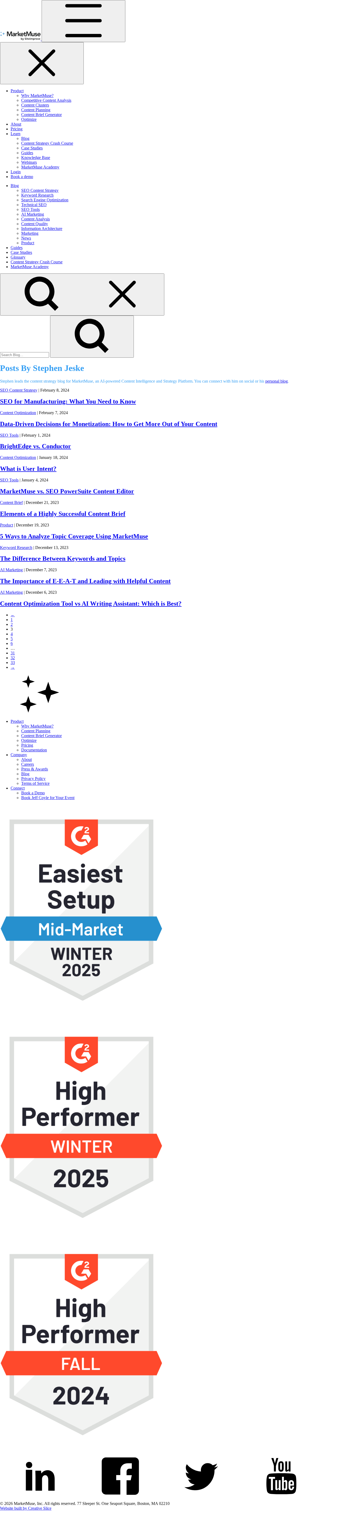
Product (17, 90)
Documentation (34, 750)
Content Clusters (35, 105)
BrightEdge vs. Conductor (35, 446)
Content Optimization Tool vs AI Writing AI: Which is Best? (91, 603)
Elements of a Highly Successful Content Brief (62, 513)
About (16, 124)
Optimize (29, 119)
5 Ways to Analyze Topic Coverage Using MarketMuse (74, 536)
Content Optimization (18, 412)
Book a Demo (33, 793)
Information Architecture (41, 228)
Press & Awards (34, 769)
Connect (18, 788)
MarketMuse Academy (40, 167)
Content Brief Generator (41, 114)
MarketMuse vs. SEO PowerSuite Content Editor (67, 491)
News (26, 238)
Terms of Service (35, 783)
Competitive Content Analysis (46, 100)
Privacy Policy (33, 778)
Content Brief (11, 502)
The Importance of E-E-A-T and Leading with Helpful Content (85, 581)
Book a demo (22, 176)
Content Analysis (35, 219)
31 (13, 653)
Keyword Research (37, 195)
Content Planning (35, 110)
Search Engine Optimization (44, 200)
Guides (27, 152)
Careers (27, 764)
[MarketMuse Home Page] (40, 712)
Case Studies (32, 148)
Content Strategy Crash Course (47, 143)
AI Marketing (32, 214)
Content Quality (34, 224)
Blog (25, 138)
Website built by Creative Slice (25, 1508)
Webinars (29, 162)
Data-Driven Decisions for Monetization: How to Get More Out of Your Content (108, 423)
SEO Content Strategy (40, 190)
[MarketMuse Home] (21, 39)
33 (13, 662)
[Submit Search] (92, 337)
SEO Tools (30, 209)
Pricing (17, 129)
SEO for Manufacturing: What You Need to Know (68, 401)
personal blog (276, 381)
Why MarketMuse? (37, 95)
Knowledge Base (35, 157)
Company (19, 754)
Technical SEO (34, 204)
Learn (15, 133)
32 (13, 657)
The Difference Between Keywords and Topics (62, 558)
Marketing (29, 233)
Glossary (18, 257)
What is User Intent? (28, 468)
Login (16, 172)
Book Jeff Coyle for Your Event (47, 797)
